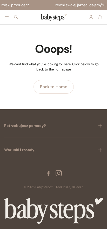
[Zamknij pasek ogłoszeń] (102, 4)
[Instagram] (59, 173)
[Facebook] (48, 173)
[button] (6, 17)
